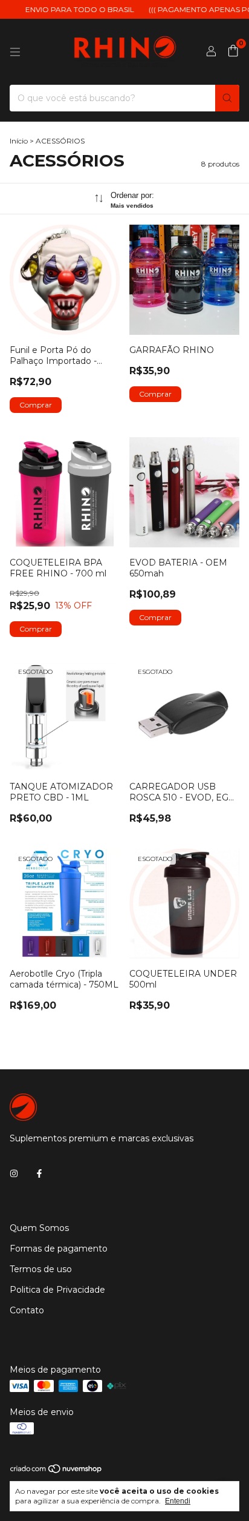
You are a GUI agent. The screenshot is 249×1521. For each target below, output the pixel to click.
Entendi (177, 1501)
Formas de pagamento (59, 1248)
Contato (27, 1310)
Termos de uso (41, 1269)
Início (19, 140)
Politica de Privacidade (57, 1289)
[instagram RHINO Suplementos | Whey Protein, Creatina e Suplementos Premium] (14, 1173)
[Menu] (15, 52)
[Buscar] (227, 98)
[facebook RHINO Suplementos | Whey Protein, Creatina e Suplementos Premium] (39, 1173)
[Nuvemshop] (56, 1471)
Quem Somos (39, 1227)
